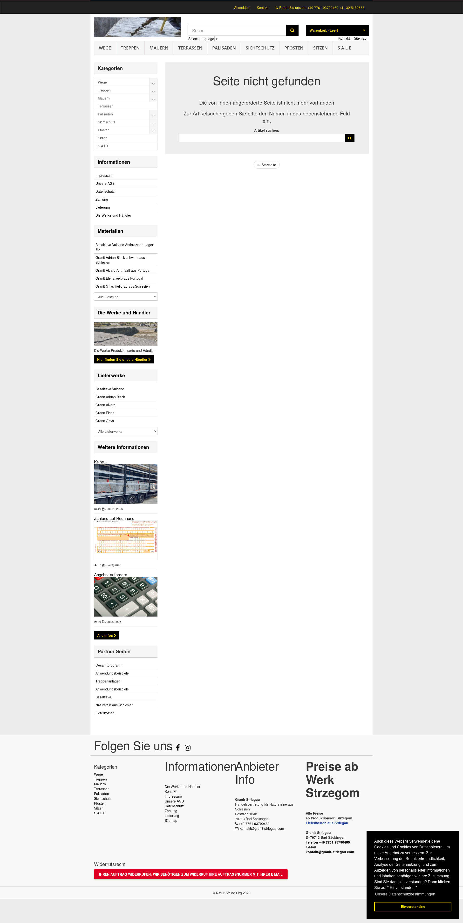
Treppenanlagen (108, 681)
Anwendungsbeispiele (112, 673)
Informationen (114, 161)
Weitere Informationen (123, 446)
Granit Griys (104, 420)
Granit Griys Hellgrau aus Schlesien (122, 286)
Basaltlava (103, 697)
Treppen (130, 48)
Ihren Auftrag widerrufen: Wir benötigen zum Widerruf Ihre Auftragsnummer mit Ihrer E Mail (191, 874)
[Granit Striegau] (137, 27)
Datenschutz (105, 191)
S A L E (344, 48)
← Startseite (266, 164)
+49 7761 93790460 (254, 823)
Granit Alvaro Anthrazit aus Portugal (122, 270)
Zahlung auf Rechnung (114, 518)
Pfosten (293, 48)
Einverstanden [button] (413, 907)
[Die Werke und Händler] (125, 334)
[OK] (349, 138)
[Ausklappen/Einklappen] (153, 82)
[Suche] (292, 30)
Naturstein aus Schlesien (114, 705)
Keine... (101, 462)
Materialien (110, 230)
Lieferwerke (111, 375)
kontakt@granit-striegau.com (330, 851)
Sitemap (360, 38)
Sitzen (320, 48)
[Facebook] (178, 748)
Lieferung (102, 207)
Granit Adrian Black (110, 396)
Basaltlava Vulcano (109, 388)
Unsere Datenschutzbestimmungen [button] (405, 894)
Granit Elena (105, 412)
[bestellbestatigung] (231, 0)
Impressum (104, 175)
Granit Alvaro (105, 404)
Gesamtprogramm (109, 665)
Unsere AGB (105, 183)
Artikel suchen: (266, 130)
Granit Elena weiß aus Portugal (119, 278)
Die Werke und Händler (113, 215)
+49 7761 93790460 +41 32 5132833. (336, 7)
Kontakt (262, 7)
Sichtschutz (260, 48)
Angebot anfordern (110, 574)
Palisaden (224, 48)
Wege (105, 48)
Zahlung (101, 199)
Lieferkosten (104, 712)
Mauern (159, 48)
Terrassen (190, 48)
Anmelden (242, 7)
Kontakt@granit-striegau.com (261, 828)
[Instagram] (187, 748)
